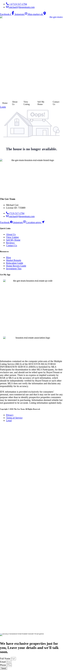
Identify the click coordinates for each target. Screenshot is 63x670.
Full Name (5, 658)
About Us (14, 103)
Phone (3, 665)
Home (4, 103)
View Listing (27, 103)
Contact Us (56, 103)
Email (3, 661)
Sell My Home (40, 103)
